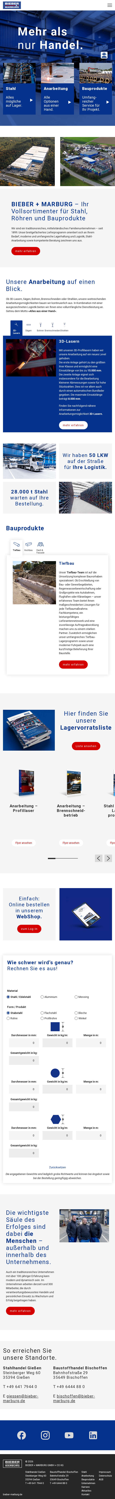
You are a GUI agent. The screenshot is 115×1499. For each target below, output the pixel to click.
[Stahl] (19, 73)
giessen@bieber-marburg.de (20, 1398)
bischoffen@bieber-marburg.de (74, 1398)
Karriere (85, 1487)
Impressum (105, 1472)
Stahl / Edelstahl (20, 996)
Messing (83, 996)
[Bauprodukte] (95, 73)
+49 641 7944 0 (22, 1386)
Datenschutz (105, 1475)
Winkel (82, 1018)
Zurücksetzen (57, 1167)
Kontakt (85, 1494)
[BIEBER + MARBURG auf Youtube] (69, 1435)
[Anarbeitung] (57, 73)
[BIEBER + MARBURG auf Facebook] (21, 1435)
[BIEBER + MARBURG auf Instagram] (45, 1435)
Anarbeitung (87, 1475)
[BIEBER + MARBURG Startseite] (12, 5)
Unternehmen (88, 1483)
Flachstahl (50, 1012)
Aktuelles (86, 1490)
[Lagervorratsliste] (29, 730)
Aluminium (50, 996)
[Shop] (85, 914)
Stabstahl (16, 1012)
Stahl (84, 1472)
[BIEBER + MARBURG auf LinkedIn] (93, 1435)
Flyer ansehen (23, 842)
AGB (101, 1479)
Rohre (14, 1018)
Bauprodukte (88, 1479)
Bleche (82, 1012)
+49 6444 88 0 (71, 1386)
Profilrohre (50, 1018)
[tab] (16, 328)
